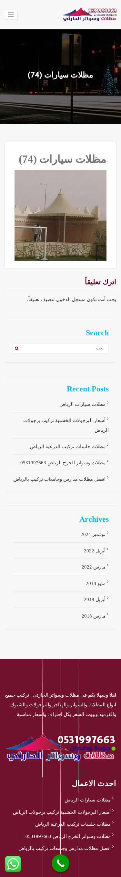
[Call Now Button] (60, 863)
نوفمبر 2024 (93, 534)
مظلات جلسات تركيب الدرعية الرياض (68, 446)
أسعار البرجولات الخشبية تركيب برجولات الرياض (62, 812)
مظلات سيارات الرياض (82, 404)
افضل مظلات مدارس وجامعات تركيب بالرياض (59, 479)
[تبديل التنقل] (11, 15)
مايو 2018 (96, 583)
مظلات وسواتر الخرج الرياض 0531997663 (63, 462)
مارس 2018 (94, 616)
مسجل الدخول (71, 299)
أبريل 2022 (95, 550)
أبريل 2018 (95, 599)
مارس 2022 (94, 567)
